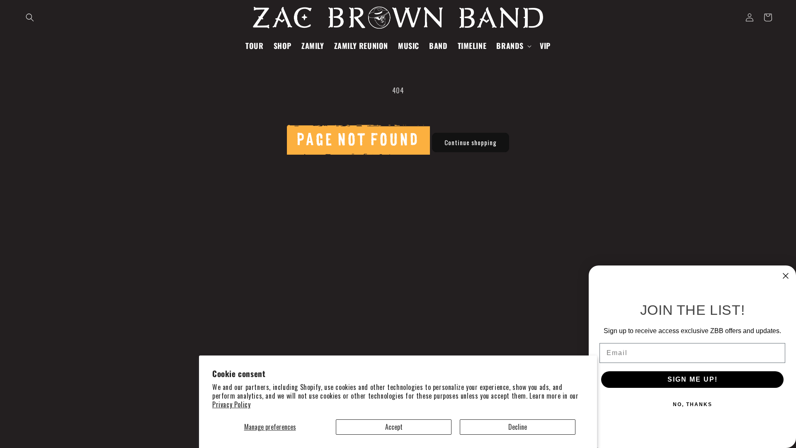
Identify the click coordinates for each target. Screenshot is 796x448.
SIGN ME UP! (692, 379)
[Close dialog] (785, 276)
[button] (30, 17)
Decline (517, 427)
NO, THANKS (692, 404)
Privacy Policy (231, 404)
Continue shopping (470, 142)
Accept (394, 427)
